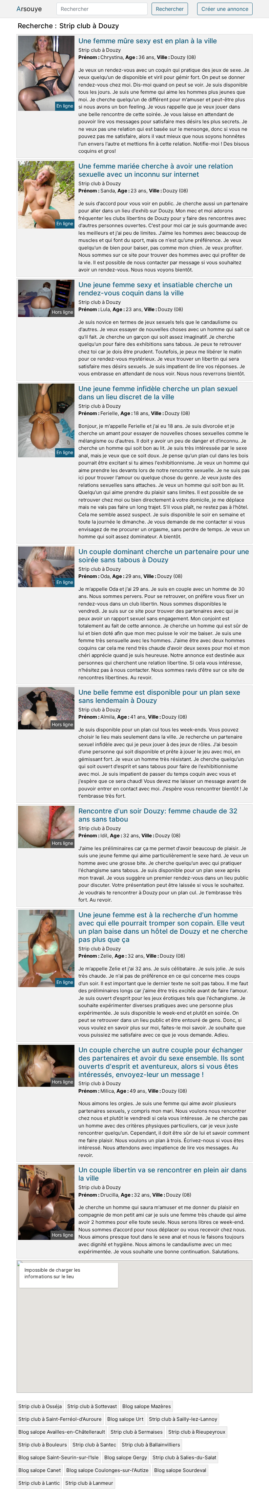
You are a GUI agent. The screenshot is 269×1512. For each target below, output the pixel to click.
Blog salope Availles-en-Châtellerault (61, 1432)
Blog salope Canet (39, 1470)
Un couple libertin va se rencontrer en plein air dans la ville (162, 1174)
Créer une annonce (224, 9)
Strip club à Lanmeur (89, 1483)
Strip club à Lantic (39, 1483)
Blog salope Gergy (125, 1457)
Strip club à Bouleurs (42, 1445)
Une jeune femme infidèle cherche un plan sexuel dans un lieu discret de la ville (158, 393)
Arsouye (29, 9)
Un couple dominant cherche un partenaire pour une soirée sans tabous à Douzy (163, 555)
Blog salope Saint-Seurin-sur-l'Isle (58, 1457)
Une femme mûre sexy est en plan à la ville (147, 41)
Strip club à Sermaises (137, 1432)
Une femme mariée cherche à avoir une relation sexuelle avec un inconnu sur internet (155, 170)
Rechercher (170, 9)
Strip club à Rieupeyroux (196, 1432)
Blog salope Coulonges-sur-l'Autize (107, 1470)
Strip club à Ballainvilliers (151, 1445)
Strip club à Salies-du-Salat (184, 1457)
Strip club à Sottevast (92, 1406)
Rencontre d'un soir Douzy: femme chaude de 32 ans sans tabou (158, 815)
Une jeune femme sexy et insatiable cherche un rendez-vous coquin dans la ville (155, 289)
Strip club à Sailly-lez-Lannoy (183, 1419)
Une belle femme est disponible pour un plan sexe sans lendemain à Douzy (159, 696)
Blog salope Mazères (146, 1406)
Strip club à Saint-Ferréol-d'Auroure (60, 1419)
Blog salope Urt (125, 1419)
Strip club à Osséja (40, 1406)
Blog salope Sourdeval (180, 1470)
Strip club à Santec (94, 1445)
